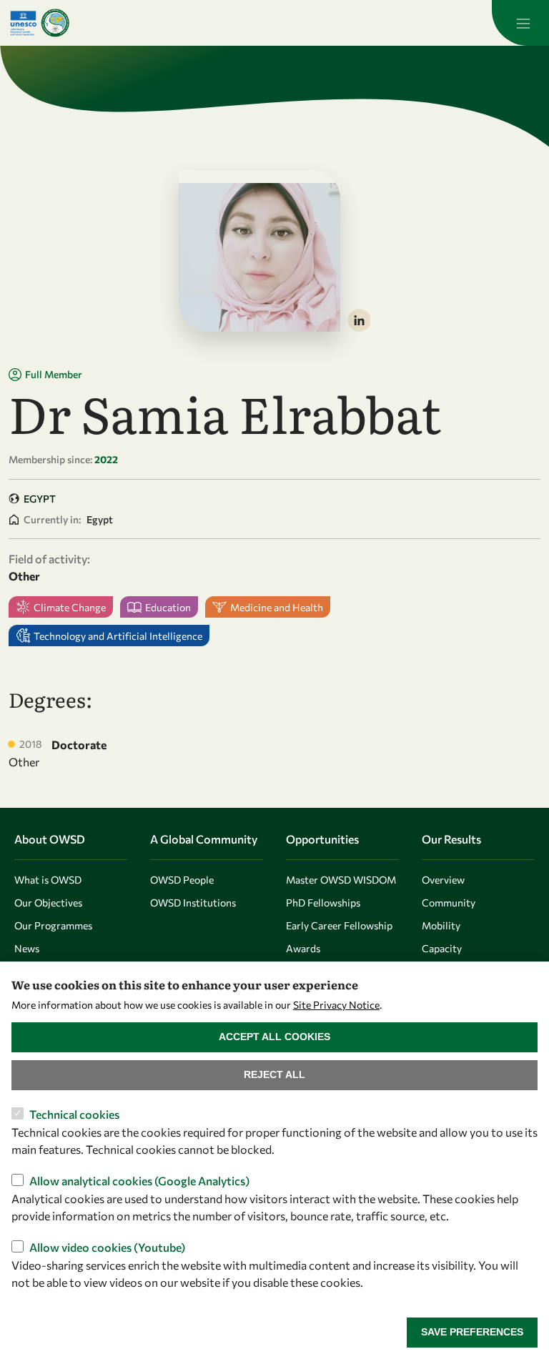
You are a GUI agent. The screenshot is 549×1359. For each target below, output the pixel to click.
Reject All (274, 1074)
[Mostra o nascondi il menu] (520, 23)
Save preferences (472, 1332)
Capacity (442, 948)
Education (168, 607)
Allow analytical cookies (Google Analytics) (139, 1180)
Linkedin (358, 320)
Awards (303, 948)
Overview (443, 880)
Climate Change (70, 607)
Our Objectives (48, 902)
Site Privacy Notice (336, 1005)
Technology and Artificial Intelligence (118, 636)
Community (448, 902)
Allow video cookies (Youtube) (107, 1247)
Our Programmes (53, 925)
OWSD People (182, 880)
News (26, 948)
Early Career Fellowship (339, 925)
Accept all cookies (274, 1036)
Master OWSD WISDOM (341, 880)
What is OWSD (47, 880)
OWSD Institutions (193, 902)
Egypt (40, 499)
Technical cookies (74, 1114)
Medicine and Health (276, 607)
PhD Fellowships (323, 902)
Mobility (441, 925)
